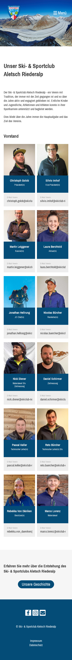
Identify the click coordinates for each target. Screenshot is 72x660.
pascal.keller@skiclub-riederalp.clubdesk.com (31, 465)
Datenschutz (36, 645)
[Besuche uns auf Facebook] (28, 614)
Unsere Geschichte (36, 584)
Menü (61, 13)
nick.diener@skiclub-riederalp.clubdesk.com (31, 399)
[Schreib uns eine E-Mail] (43, 614)
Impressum (36, 641)
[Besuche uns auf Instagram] (35, 614)
